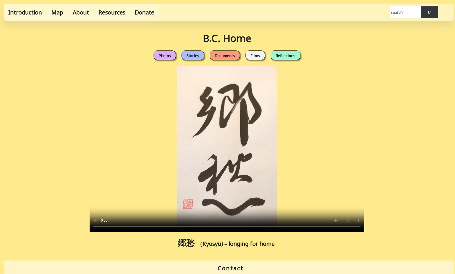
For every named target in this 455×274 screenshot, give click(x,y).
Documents (225, 55)
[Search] (429, 12)
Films (255, 55)
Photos (165, 55)
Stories (193, 55)
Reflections (285, 55)
